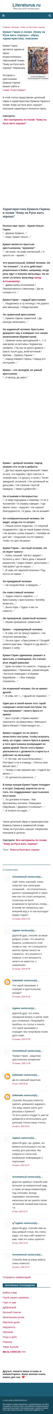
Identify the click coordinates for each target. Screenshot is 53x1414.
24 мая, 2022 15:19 (20, 1243)
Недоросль (9, 1327)
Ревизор (7, 1342)
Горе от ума (9, 1302)
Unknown (17, 980)
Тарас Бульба (10, 1347)
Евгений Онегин (12, 1312)
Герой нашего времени (16, 1297)
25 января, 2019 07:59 (21, 1039)
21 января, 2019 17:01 (21, 919)
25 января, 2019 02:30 (21, 997)
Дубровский (9, 1307)
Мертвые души (11, 1322)
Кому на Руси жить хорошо (33, 27)
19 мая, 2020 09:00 (20, 1084)
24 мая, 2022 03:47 (20, 1211)
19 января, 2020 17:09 (21, 1063)
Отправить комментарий (16, 1277)
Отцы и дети (10, 1337)
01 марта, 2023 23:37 (20, 1267)
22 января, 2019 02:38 (21, 969)
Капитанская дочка (13, 1317)
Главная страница (11, 27)
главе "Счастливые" (14, 90)
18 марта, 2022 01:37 (20, 1165)
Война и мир (10, 1292)
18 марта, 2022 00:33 (20, 1126)
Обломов (8, 1332)
